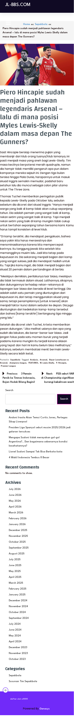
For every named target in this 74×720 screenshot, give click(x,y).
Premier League (8, 366)
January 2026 (17, 524)
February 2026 (17, 518)
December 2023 (18, 647)
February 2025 (17, 589)
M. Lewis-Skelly (47, 363)
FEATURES (33, 363)
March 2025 (16, 583)
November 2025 (18, 536)
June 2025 (15, 565)
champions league (17, 363)
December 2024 (18, 600)
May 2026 (15, 501)
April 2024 (15, 641)
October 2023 (17, 659)
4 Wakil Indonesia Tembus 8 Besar (29, 457)
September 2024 (19, 618)
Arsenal (43, 360)
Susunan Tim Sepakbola (23, 681)
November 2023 (18, 653)
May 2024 (15, 636)
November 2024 (18, 606)
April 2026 (15, 507)
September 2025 (19, 548)
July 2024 (15, 624)
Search (9, 390)
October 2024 (17, 612)
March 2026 (16, 512)
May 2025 (15, 571)
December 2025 (18, 530)
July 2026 (15, 489)
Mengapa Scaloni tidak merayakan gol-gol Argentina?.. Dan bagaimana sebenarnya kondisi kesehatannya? (38, 441)
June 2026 (15, 495)
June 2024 (15, 630)
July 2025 (14, 559)
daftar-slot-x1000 (19, 699)
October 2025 (17, 542)
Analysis (34, 360)
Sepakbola (41, 24)
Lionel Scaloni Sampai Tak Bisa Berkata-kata (35, 451)
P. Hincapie (61, 363)
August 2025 (16, 553)
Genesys (44, 709)
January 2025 (17, 595)
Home (26, 24)
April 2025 (15, 577)
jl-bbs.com (17, 5)
